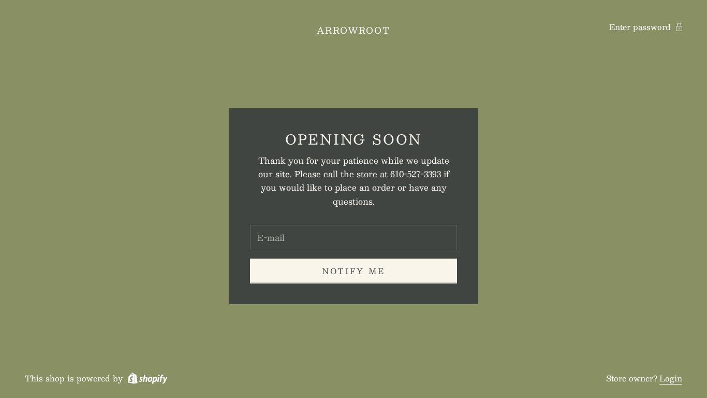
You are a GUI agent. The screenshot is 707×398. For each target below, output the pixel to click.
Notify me (353, 270)
